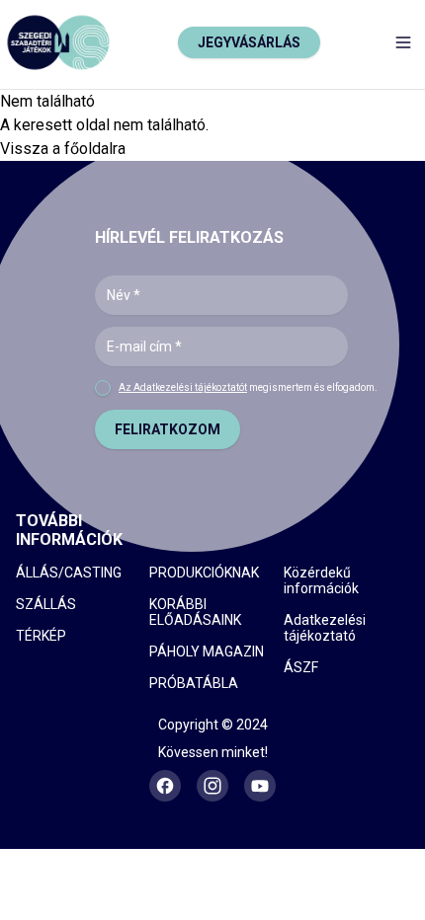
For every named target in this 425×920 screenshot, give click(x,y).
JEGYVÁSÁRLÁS (249, 42)
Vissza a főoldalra (63, 148)
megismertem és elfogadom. (248, 387)
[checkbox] (103, 388)
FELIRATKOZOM (167, 429)
